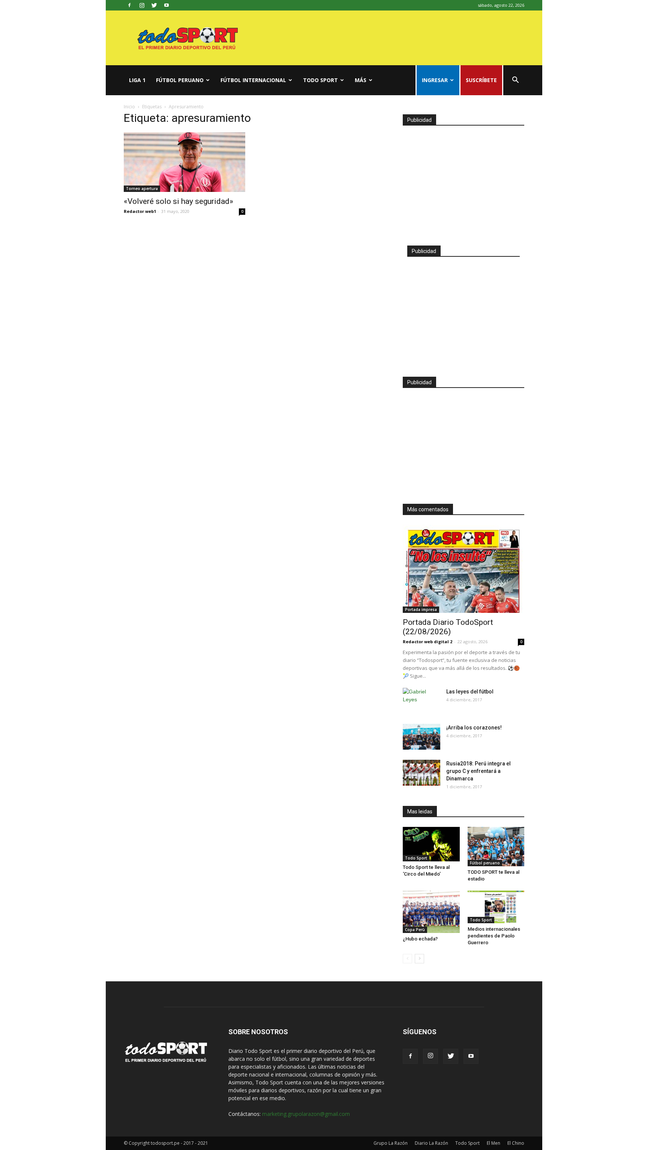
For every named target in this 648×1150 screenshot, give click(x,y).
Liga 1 (137, 80)
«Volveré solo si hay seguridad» (178, 201)
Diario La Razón (431, 1143)
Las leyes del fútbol (470, 692)
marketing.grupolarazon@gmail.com (306, 1113)
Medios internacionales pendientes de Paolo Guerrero (494, 935)
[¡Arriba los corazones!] (421, 737)
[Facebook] (129, 5)
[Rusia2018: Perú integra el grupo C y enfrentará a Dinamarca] (421, 773)
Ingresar (435, 80)
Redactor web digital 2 (427, 641)
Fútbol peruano (180, 80)
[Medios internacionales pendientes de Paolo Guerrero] (496, 907)
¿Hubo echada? (420, 939)
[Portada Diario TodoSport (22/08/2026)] (463, 569)
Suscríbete (481, 80)
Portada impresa (421, 609)
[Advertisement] (463, 182)
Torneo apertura (142, 188)
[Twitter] (154, 5)
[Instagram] (141, 5)
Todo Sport (320, 80)
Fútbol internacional (253, 80)
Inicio (129, 106)
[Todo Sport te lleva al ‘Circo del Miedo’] (431, 844)
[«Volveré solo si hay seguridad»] (184, 162)
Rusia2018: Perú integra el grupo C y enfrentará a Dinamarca (478, 771)
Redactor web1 (140, 211)
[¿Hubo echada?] (431, 912)
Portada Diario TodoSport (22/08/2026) (448, 627)
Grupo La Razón (391, 1143)
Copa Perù (415, 929)
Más (360, 80)
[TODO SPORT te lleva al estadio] (496, 846)
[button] (515, 80)
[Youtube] (166, 5)
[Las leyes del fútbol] (421, 701)
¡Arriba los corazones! (474, 728)
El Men (493, 1143)
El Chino (515, 1143)
